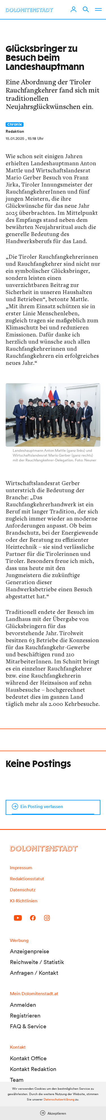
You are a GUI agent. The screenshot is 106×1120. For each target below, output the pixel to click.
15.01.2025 (15, 138)
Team (16, 1079)
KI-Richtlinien (23, 900)
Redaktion (15, 131)
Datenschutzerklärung (59, 1099)
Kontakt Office (28, 1058)
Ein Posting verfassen (41, 806)
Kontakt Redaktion (33, 1069)
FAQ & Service (28, 1026)
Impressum (21, 867)
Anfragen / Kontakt (34, 972)
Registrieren (25, 1015)
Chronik (14, 124)
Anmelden (23, 1004)
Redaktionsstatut (27, 878)
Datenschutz (22, 889)
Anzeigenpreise (29, 951)
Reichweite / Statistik (37, 962)
